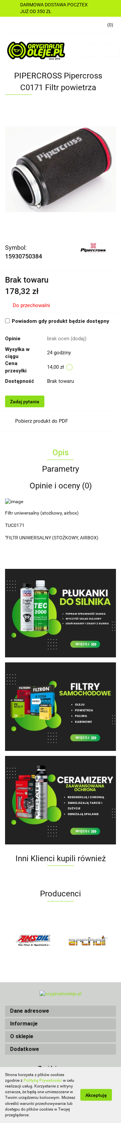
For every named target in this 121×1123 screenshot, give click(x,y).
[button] (60, 1011)
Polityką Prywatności (43, 1080)
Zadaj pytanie (24, 401)
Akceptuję (96, 1095)
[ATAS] (88, 940)
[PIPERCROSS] (93, 247)
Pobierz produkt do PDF (41, 421)
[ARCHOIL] (33, 940)
